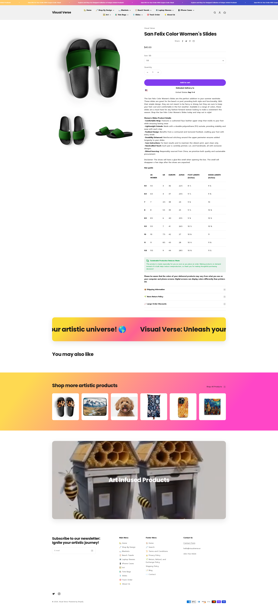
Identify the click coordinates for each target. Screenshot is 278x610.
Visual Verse (149, 28)
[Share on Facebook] (182, 41)
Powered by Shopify (76, 602)
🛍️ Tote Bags (120, 14)
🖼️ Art (106, 14)
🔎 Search (150, 547)
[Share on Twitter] (186, 41)
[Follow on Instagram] (59, 593)
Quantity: (148, 67)
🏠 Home (150, 543)
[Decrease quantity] (147, 72)
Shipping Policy (152, 566)
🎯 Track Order (153, 14)
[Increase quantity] (158, 72)
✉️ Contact (151, 574)
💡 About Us (169, 14)
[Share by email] (193, 41)
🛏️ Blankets (123, 10)
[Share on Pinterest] (190, 41)
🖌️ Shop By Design (104, 10)
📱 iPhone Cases (185, 10)
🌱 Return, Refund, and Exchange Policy (156, 561)
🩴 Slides (136, 14)
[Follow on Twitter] (53, 593)
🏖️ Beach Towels (142, 10)
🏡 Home (87, 10)
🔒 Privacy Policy (153, 555)
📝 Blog (149, 570)
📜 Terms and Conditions (157, 551)
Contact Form (189, 543)
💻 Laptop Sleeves (163, 10)
